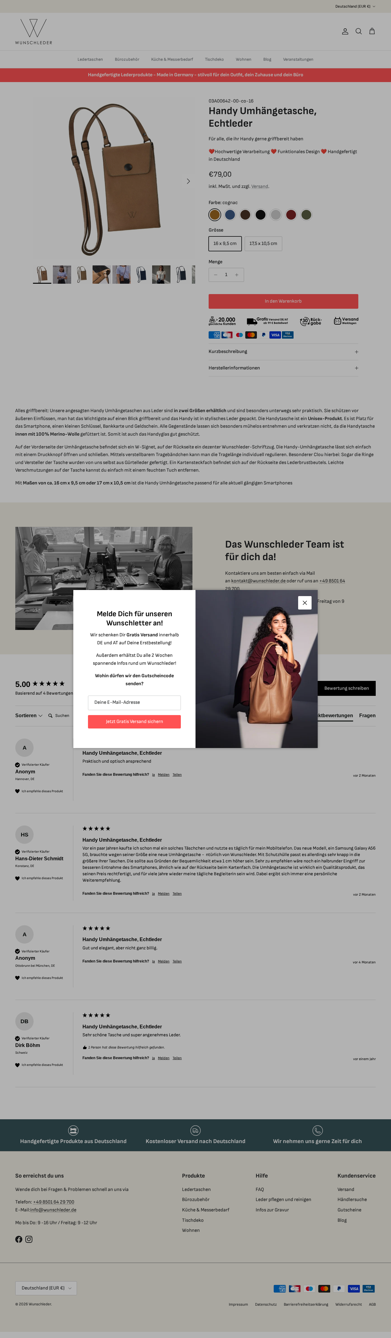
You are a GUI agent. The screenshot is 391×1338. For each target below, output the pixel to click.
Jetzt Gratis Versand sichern (134, 722)
